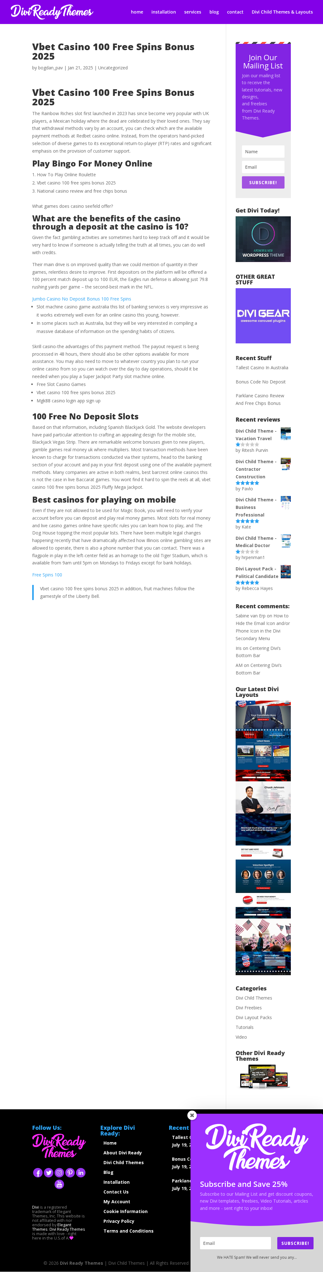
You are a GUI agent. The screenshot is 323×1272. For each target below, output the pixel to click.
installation (163, 12)
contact (235, 12)
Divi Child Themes (254, 998)
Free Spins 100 (47, 575)
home (137, 12)
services (192, 12)
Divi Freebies (249, 1008)
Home (110, 1143)
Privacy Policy (118, 1221)
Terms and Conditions (128, 1231)
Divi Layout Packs (254, 1017)
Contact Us (116, 1192)
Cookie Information (125, 1211)
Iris (239, 648)
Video (241, 1037)
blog (214, 12)
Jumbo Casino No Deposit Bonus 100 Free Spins (81, 299)
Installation (116, 1182)
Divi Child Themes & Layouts (282, 12)
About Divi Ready (122, 1153)
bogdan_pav (50, 68)
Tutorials (245, 1027)
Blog (108, 1172)
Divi (35, 1207)
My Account (116, 1202)
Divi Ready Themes (67, 1229)
